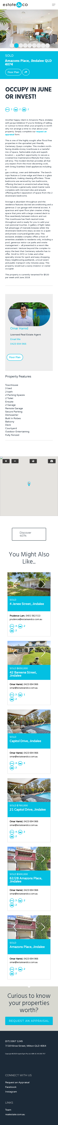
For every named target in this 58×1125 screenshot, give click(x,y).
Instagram (11, 1091)
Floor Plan (13, 72)
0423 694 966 (18, 343)
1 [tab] (11, 45)
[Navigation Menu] (53, 4)
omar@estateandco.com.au (24, 688)
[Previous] (7, 30)
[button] (29, 483)
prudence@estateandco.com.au (26, 619)
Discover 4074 (25, 534)
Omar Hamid (19, 328)
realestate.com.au (15, 1114)
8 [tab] (42, 45)
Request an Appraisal (29, 1021)
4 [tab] (24, 45)
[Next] (50, 30)
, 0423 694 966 (24, 684)
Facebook (10, 1087)
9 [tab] (46, 45)
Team (8, 1109)
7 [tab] (37, 45)
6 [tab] (33, 45)
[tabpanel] (29, 29)
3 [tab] (20, 45)
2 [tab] (15, 45)
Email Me (15, 339)
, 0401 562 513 (25, 616)
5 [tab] (29, 45)
